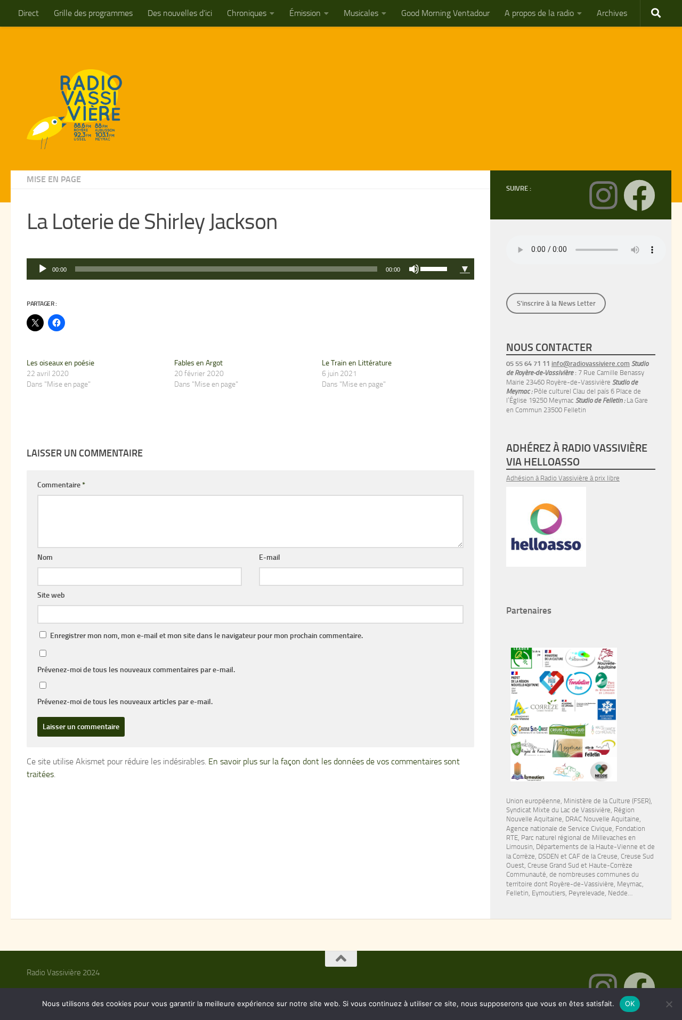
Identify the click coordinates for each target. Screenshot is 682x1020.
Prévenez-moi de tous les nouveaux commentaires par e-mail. (136, 669)
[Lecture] (42, 269)
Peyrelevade (587, 893)
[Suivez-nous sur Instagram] (603, 195)
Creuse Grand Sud (553, 865)
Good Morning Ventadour (445, 13)
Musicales (361, 13)
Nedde (618, 893)
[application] (241, 269)
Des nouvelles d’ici (180, 13)
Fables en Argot (198, 363)
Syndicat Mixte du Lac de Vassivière (558, 810)
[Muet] (414, 269)
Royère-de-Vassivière (581, 884)
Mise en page (54, 179)
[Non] (668, 1004)
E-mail (269, 557)
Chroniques (246, 13)
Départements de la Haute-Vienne (587, 847)
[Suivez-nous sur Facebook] (639, 195)
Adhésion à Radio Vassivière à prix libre (563, 478)
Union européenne (533, 801)
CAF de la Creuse (593, 856)
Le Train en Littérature (357, 363)
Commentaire (61, 484)
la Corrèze (520, 856)
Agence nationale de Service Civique (559, 829)
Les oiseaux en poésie (60, 363)
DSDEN (548, 856)
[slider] (435, 268)
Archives (612, 13)
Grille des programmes (93, 13)
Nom (45, 557)
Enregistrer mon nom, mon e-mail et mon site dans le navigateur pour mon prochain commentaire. (206, 635)
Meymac (629, 884)
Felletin (517, 893)
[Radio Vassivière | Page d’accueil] (80, 109)
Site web (51, 595)
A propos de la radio (539, 13)
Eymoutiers (548, 893)
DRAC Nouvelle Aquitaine (602, 819)
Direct (28, 13)
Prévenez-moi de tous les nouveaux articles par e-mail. (125, 701)
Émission (305, 13)
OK (630, 1003)
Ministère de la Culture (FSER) (607, 801)
